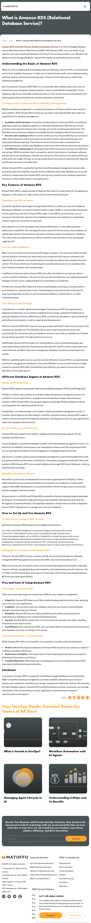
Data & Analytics (66, 867)
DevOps (62, 874)
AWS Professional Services (41, 867)
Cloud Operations (66, 871)
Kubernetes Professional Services (43, 874)
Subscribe (76, 838)
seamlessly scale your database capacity (20, 125)
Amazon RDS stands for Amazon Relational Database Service (30, 46)
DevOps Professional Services (42, 871)
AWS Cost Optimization (40, 878)
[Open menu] (85, 6)
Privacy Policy (44, 909)
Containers (63, 882)
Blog (11, 40)
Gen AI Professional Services (41, 863)
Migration (63, 886)
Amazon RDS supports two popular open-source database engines (32, 388)
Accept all (51, 915)
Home (4, 40)
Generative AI (64, 863)
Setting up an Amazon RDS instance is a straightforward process (31, 525)
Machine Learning (66, 878)
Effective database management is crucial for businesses (27, 109)
